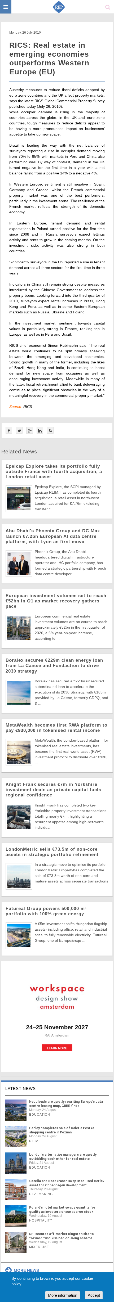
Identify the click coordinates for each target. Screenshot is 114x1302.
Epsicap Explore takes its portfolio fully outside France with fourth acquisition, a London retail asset (54, 471)
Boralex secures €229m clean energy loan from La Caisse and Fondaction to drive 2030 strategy (54, 665)
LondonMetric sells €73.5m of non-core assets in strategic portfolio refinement (52, 852)
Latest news (20, 1088)
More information (62, 1295)
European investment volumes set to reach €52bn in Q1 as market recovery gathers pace (56, 601)
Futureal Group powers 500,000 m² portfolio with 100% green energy (46, 911)
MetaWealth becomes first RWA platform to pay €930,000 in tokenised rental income (56, 728)
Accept (94, 1295)
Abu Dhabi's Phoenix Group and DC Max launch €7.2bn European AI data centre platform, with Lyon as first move (53, 536)
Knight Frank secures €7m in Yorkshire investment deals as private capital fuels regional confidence (53, 790)
